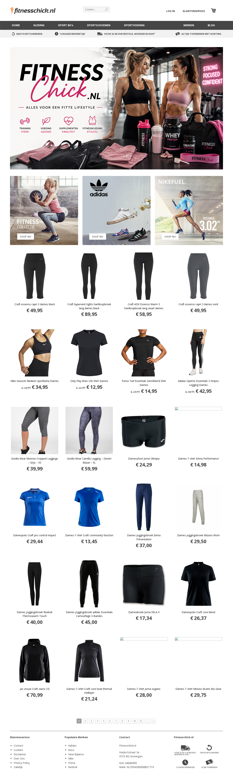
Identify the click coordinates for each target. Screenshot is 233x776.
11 (141, 721)
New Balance (76, 754)
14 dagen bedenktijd (72, 33)
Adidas (72, 745)
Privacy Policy (22, 763)
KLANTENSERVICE (194, 11)
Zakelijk (18, 767)
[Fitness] (44, 210)
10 (135, 721)
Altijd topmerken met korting (201, 33)
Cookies (18, 750)
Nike (71, 758)
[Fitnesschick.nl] (34, 9)
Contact (18, 745)
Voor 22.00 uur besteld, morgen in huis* (129, 33)
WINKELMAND (220, 11)
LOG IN (170, 11)
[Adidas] (116, 210)
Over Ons (19, 758)
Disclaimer (20, 754)
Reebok (72, 767)
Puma (71, 763)
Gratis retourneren (29, 33)
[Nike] (189, 210)
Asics (71, 750)
